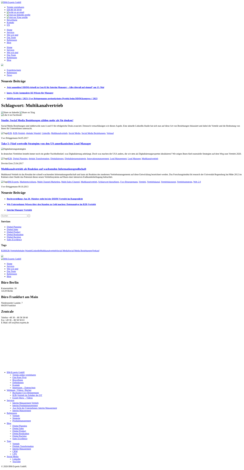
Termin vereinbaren (15, 7)
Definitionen (18, 382)
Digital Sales (12, 229)
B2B (10, 133)
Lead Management (118, 158)
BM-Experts (13, 182)
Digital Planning (20, 158)
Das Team (11, 37)
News (9, 75)
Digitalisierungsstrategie (75, 158)
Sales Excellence (14, 239)
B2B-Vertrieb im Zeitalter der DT (27, 395)
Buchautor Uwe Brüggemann (25, 393)
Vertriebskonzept (168, 182)
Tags (9, 441)
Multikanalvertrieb (59, 133)
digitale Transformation (39, 158)
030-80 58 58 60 (14, 9)
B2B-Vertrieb (19, 133)
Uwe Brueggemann (129, 182)
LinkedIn (46, 133)
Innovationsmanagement (98, 158)
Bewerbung (12, 20)
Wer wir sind (12, 35)
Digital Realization (15, 234)
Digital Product (13, 232)
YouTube (16, 461)
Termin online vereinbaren (24, 375)
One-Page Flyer (19, 377)
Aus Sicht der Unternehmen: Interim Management (34, 408)
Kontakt (10, 22)
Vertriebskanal (153, 182)
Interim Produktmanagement (25, 405)
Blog (9, 42)
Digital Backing (14, 237)
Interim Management (21, 410)
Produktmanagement (21, 421)
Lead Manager (134, 158)
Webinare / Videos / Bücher (19, 390)
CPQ (14, 454)
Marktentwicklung (28, 182)
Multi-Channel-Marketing (48, 182)
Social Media (74, 133)
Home (9, 30)
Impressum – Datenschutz (23, 387)
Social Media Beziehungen (93, 133)
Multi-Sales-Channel (70, 182)
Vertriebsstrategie (184, 182)
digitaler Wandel (33, 133)
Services (10, 32)
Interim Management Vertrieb (25, 403)
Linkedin (16, 459)
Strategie (16, 418)
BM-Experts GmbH (16, 372)
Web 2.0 (197, 182)
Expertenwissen (14, 70)
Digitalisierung (57, 158)
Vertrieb (142, 182)
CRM (15, 451)
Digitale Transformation (23, 446)
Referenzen (12, 40)
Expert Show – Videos (22, 398)
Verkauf (110, 133)
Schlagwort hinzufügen (108, 182)
